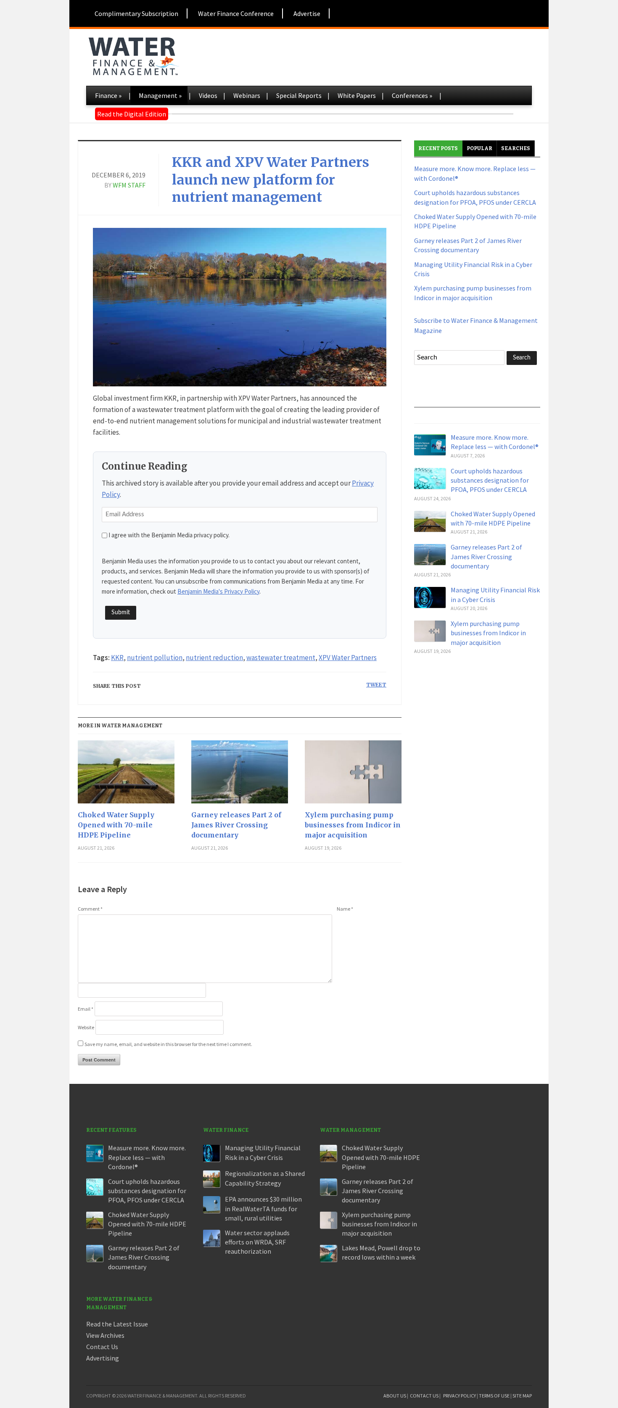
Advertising (102, 1358)
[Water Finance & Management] (133, 54)
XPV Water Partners (348, 657)
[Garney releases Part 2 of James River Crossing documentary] (239, 775)
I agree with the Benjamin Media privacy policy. (169, 535)
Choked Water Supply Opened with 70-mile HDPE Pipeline (116, 825)
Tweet (376, 685)
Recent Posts (438, 148)
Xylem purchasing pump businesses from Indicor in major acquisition (353, 825)
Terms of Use (494, 1395)
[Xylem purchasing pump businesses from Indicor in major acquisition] (353, 775)
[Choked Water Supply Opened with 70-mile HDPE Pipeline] (126, 775)
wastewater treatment (280, 657)
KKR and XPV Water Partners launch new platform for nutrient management (270, 180)
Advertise (306, 13)
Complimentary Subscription (136, 13)
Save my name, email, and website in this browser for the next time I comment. (168, 1044)
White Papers (357, 95)
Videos (208, 95)
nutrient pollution (154, 657)
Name (345, 909)
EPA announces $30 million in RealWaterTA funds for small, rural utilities (263, 1208)
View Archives (105, 1335)
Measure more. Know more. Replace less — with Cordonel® (147, 1157)
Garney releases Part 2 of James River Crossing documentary (236, 825)
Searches (515, 148)
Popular (479, 148)
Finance (108, 95)
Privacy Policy (459, 1395)
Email (85, 1009)
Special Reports (299, 95)
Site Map (522, 1395)
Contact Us (102, 1346)
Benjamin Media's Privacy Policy (218, 591)
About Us (394, 1395)
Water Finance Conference (236, 13)
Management (160, 95)
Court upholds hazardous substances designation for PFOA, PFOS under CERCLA (490, 480)
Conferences (412, 95)
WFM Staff (129, 185)
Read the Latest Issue (117, 1324)
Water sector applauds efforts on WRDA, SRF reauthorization (257, 1242)
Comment (90, 909)
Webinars (246, 95)
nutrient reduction (214, 657)
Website (86, 1027)
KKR (117, 657)
